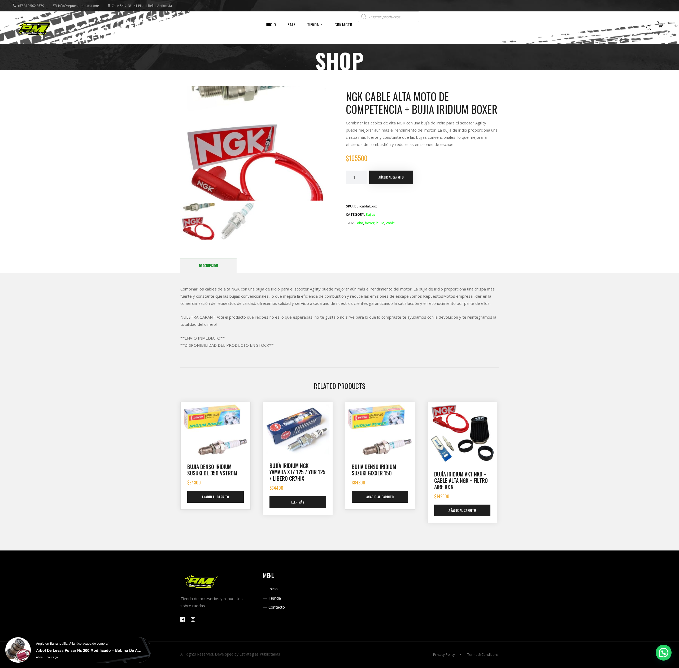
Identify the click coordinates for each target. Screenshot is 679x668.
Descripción (208, 265)
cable (390, 222)
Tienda (274, 598)
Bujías (371, 214)
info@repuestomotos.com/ (78, 5)
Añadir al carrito (391, 177)
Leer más (297, 502)
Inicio (273, 588)
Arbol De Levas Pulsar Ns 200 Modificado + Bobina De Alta (89, 650)
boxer (370, 222)
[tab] (208, 265)
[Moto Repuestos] (34, 27)
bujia (380, 222)
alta (360, 222)
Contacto (276, 607)
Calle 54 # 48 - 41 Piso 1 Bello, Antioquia (142, 5)
